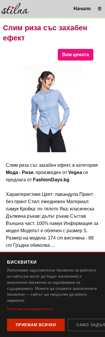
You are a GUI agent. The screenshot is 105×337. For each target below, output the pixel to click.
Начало (82, 8)
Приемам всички (36, 325)
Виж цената (75, 54)
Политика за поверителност (30, 309)
